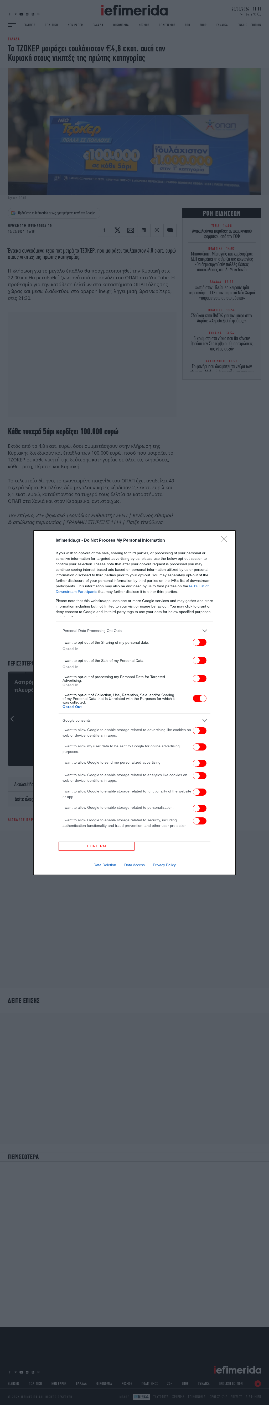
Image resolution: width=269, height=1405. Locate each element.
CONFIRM (96, 846)
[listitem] (134, 631)
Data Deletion (105, 865)
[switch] (199, 642)
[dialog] (134, 702)
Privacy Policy (164, 865)
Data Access (134, 865)
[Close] (225, 541)
